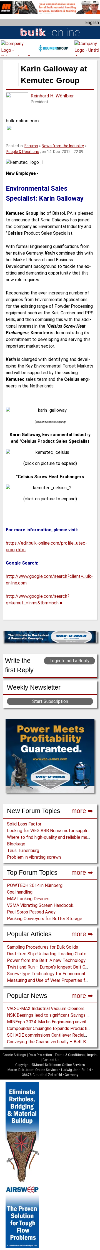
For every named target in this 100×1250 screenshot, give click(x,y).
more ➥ (82, 810)
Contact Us (50, 1060)
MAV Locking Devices (28, 898)
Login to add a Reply (69, 660)
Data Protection (40, 1055)
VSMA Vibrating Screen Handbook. (40, 905)
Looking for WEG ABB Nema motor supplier (49, 830)
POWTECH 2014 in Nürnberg (34, 885)
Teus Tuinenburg (23, 850)
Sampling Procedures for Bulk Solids (42, 947)
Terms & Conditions (69, 1055)
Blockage (16, 844)
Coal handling (19, 892)
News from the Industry (63, 146)
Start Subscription (50, 701)
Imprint (92, 1055)
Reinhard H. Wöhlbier (52, 96)
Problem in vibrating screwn (34, 857)
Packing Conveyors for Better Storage (44, 918)
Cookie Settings (14, 1055)
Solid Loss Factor (24, 824)
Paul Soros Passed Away (31, 912)
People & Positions (22, 151)
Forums (31, 146)
